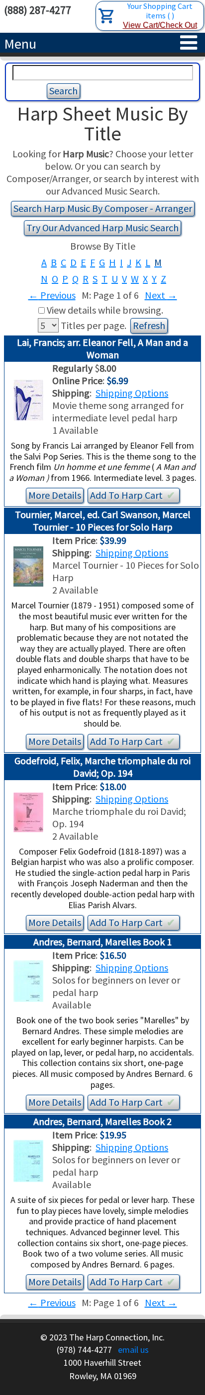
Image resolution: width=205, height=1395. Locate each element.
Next (161, 295)
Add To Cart (132, 495)
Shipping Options (132, 393)
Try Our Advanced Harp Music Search (102, 227)
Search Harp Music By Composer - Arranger (102, 208)
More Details (54, 495)
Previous (52, 295)
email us (133, 1349)
